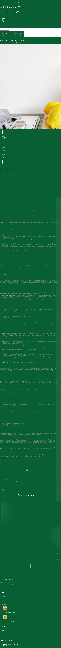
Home (3, 15)
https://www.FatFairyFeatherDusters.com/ (28, 248)
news (9, 341)
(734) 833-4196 (4, 24)
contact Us (33, 392)
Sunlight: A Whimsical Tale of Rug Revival (10, 621)
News (3, 19)
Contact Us (4, 20)
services (34, 244)
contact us (31, 440)
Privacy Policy (4, 175)
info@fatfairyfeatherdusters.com (7, 23)
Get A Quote (4, 21)
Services (3, 18)
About (3, 17)
